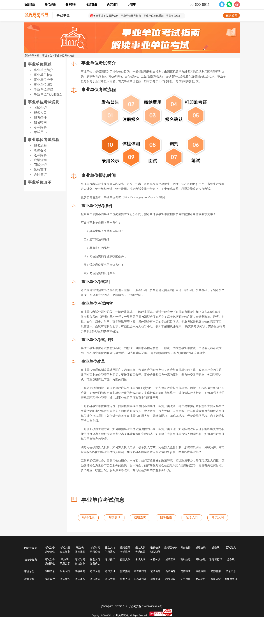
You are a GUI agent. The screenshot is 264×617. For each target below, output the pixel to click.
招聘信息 (88, 517)
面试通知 (170, 571)
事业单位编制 (43, 84)
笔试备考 (40, 150)
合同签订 (40, 174)
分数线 (215, 547)
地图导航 (29, 4)
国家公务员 (30, 547)
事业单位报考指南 (131, 15)
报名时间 (40, 122)
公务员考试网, (121, 615)
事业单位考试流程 (43, 139)
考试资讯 (110, 571)
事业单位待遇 (43, 89)
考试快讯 (114, 517)
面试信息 (231, 547)
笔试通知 (155, 571)
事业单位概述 (40, 64)
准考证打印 (170, 547)
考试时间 (95, 547)
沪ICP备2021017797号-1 (114, 606)
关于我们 (112, 4)
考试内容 (40, 127)
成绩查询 (40, 160)
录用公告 (95, 551)
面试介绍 (40, 165)
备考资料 (71, 4)
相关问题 (170, 579)
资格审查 (185, 571)
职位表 (80, 547)
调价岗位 (50, 551)
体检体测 (80, 551)
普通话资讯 (230, 579)
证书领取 (185, 579)
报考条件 (40, 117)
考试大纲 (218, 517)
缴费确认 (155, 547)
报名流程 (40, 145)
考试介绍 (40, 108)
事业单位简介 (43, 70)
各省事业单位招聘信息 (105, 15)
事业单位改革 (40, 182)
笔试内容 (40, 155)
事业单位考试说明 (43, 102)
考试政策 (140, 551)
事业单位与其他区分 (48, 94)
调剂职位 (50, 563)
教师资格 (29, 579)
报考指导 (125, 547)
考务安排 (185, 547)
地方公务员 (30, 559)
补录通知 (110, 551)
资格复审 (65, 551)
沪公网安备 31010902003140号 (146, 606)
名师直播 (91, 4)
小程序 (132, 4)
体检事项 (40, 169)
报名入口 (40, 112)
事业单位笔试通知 (153, 15)
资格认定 (216, 579)
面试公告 (201, 579)
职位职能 (155, 551)
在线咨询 (231, 15)
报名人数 (140, 547)
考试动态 (80, 579)
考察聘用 (216, 571)
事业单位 (63, 15)
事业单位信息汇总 (176, 15)
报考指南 (166, 517)
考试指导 (110, 559)
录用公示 (65, 563)
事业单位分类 (43, 80)
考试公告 (50, 547)
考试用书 (40, 132)
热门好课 (50, 4)
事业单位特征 (43, 75)
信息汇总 (231, 571)
